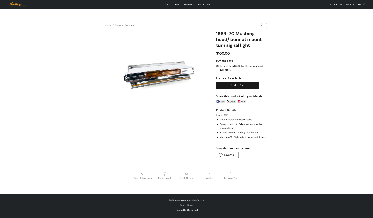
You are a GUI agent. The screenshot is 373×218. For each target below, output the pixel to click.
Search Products (143, 178)
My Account (164, 178)
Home (108, 25)
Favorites (208, 178)
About (178, 4)
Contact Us (203, 4)
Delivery (189, 4)
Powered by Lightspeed (186, 210)
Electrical (129, 25)
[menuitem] (262, 25)
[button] (16, 4)
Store (166, 4)
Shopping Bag (230, 178)
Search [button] (350, 4)
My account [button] (337, 4)
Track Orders (186, 178)
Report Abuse (186, 205)
